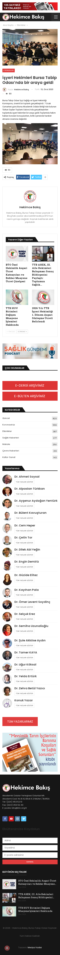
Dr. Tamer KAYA (25, 652)
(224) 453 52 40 (14, 804)
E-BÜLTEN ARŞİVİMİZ (30, 396)
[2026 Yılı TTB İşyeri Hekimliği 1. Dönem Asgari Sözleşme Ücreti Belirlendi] (43, 297)
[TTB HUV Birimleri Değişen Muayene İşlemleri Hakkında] (17, 297)
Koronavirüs (8, 424)
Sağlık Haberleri (10, 437)
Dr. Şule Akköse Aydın (30, 640)
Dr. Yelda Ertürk (25, 676)
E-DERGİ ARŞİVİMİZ (30, 385)
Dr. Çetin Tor (23, 537)
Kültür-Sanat (8, 457)
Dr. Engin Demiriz (26, 562)
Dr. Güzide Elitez (26, 575)
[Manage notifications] (7, 948)
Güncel (6, 418)
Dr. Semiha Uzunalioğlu (31, 626)
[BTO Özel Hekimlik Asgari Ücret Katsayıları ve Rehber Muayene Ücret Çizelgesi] (17, 253)
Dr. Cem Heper (24, 525)
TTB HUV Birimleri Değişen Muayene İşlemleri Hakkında (35, 909)
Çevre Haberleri (10, 450)
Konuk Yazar (23, 700)
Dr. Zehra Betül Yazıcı (29, 688)
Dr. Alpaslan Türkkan (29, 489)
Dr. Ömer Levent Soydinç (32, 602)
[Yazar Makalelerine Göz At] (30, 196)
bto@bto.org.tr (19, 807)
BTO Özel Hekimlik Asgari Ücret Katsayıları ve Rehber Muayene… (37, 882)
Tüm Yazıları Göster (24, 482)
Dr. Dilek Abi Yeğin (27, 549)
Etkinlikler (9, 70)
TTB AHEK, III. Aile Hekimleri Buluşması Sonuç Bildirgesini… (36, 896)
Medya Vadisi (35, 947)
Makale (6, 444)
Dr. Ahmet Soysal (27, 477)
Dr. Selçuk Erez (24, 614)
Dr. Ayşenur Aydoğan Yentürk (35, 501)
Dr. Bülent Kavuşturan (30, 513)
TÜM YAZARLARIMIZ (20, 722)
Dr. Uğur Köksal (25, 664)
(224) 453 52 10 (14, 801)
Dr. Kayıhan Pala (26, 590)
